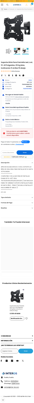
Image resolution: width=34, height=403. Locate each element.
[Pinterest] (9, 75)
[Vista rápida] (23, 289)
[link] (3, 400)
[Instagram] (6, 360)
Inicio (5, 9)
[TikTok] (12, 360)
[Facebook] (2, 75)
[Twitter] (5, 75)
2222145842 (14, 381)
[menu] (2, 5)
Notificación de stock (17, 318)
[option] (17, 28)
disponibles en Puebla (22, 97)
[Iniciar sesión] (27, 5)
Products (11, 9)
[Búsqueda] (7, 5)
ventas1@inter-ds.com (11, 387)
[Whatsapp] (23, 75)
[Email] (20, 75)
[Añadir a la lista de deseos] (26, 318)
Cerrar (32, 2)
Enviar (25, 152)
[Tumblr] (12, 75)
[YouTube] (17, 360)
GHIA (30, 80)
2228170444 (16, 383)
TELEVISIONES (27, 89)
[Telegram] (16, 75)
